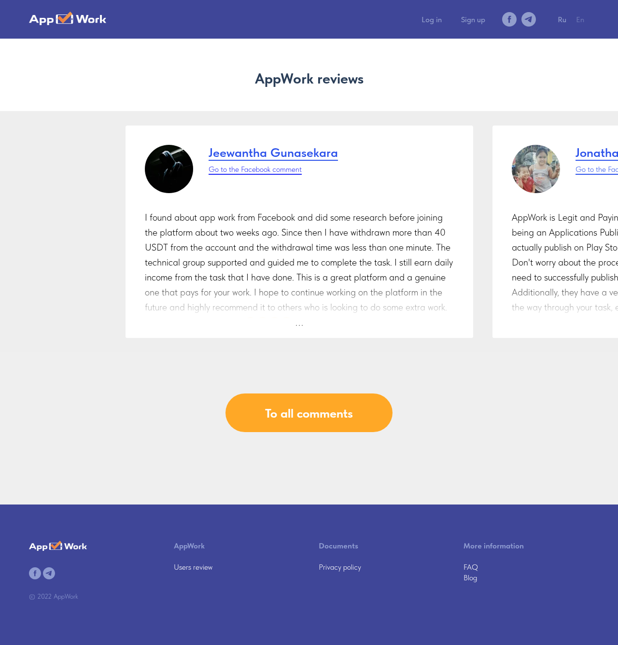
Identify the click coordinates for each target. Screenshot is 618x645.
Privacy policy (340, 567)
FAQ (471, 567)
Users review (193, 567)
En (580, 19)
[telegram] (528, 19)
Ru (562, 19)
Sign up (473, 19)
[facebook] (509, 19)
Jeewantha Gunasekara (273, 152)
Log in (431, 19)
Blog (470, 577)
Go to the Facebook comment (255, 169)
